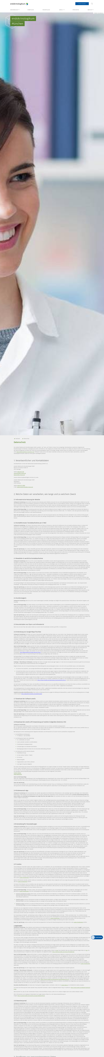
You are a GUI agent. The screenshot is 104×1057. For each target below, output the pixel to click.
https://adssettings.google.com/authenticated (31, 693)
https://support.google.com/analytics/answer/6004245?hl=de (31, 995)
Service (61, 9)
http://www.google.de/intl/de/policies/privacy (30, 652)
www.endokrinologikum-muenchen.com (25, 452)
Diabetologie (31, 9)
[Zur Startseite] (19, 4)
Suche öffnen (92, 3)
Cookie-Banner (64, 985)
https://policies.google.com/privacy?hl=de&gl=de (63, 951)
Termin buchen (82, 3)
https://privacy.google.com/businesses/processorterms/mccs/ (51, 680)
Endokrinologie (14, 9)
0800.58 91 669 (20, 471)
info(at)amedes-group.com (20, 473)
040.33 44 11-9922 (21, 485)
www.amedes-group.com (19, 474)
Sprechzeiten (76, 9)
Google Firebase (17, 773)
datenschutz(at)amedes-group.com (25, 487)
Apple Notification (18, 774)
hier (57, 950)
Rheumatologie (46, 9)
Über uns (90, 9)
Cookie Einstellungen (24, 877)
